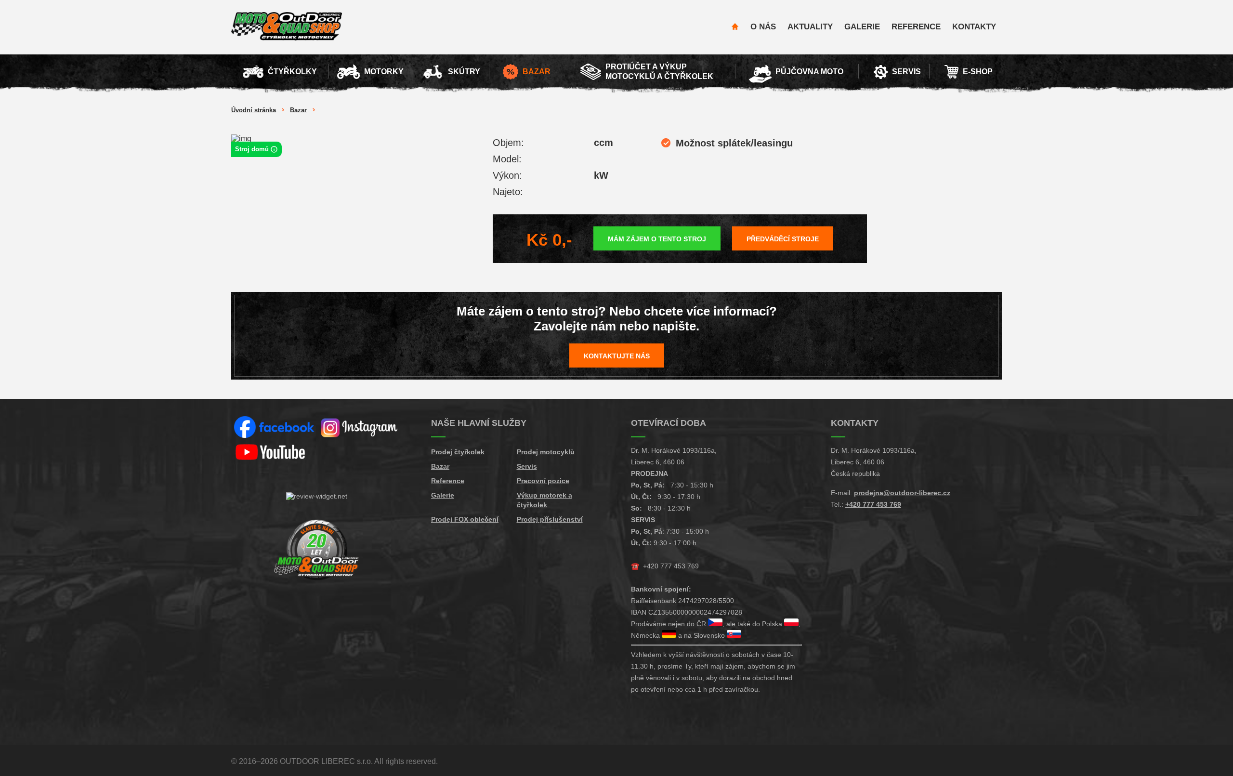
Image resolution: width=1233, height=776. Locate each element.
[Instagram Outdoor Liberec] (359, 428)
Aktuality (810, 26)
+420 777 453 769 (671, 566)
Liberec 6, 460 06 (657, 462)
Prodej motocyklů (546, 452)
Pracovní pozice (543, 481)
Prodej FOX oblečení (464, 519)
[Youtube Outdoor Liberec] (274, 452)
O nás (763, 26)
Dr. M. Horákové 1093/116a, (674, 450)
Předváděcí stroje (783, 239)
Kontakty (974, 26)
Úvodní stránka (253, 110)
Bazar (298, 110)
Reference (916, 26)
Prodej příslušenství (550, 519)
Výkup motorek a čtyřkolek (544, 500)
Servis (527, 466)
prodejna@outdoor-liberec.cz (902, 493)
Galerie (862, 26)
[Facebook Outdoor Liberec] (274, 427)
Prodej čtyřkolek (458, 452)
